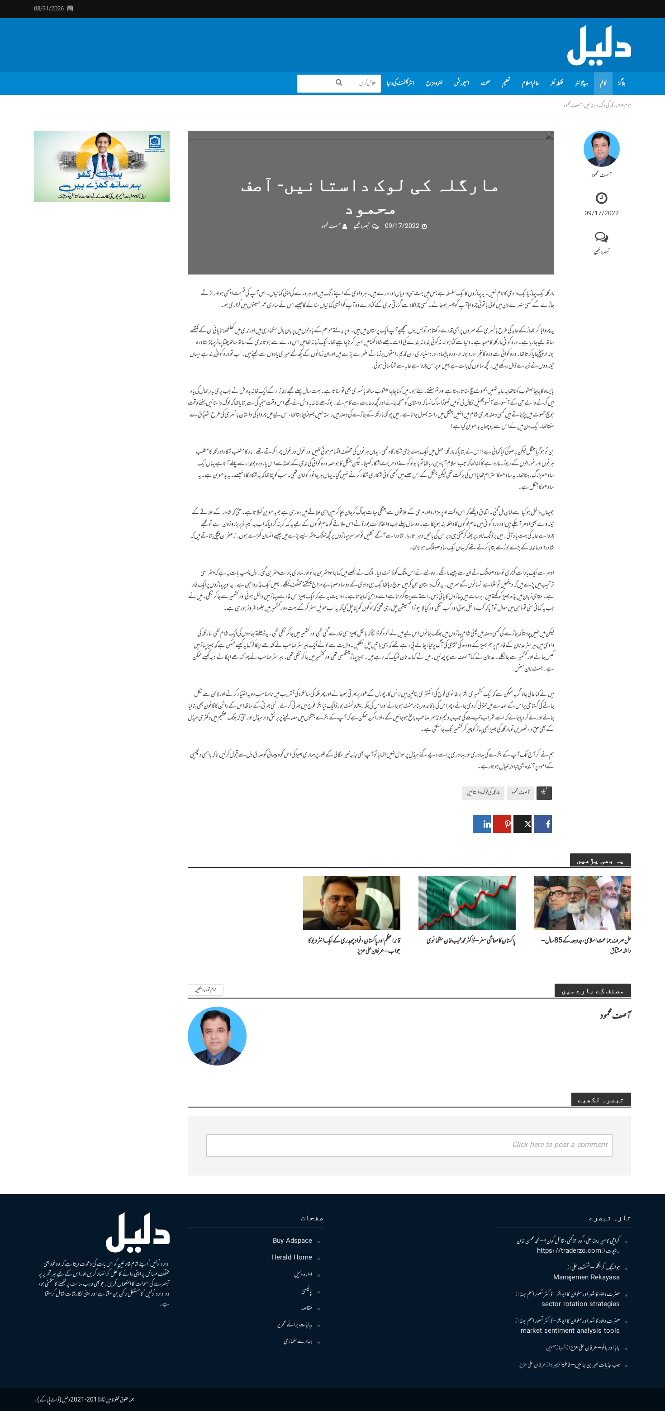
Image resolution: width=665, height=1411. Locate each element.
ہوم (627, 105)
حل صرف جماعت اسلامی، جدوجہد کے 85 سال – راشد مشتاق (586, 946)
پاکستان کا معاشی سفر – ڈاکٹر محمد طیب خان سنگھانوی (471, 941)
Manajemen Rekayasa (586, 1278)
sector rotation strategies (581, 1305)
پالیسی (306, 1291)
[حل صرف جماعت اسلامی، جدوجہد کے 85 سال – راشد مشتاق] (582, 904)
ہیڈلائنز (581, 83)
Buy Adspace (292, 1241)
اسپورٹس (461, 83)
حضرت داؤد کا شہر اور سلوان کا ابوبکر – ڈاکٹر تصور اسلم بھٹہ (569, 1295)
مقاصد (306, 1308)
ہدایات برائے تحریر (294, 1325)
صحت (485, 83)
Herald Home (291, 1258)
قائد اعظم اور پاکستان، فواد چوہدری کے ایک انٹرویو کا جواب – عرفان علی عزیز (354, 946)
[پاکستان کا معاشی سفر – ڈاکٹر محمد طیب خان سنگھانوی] (467, 904)
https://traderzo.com (569, 1251)
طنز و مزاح (434, 83)
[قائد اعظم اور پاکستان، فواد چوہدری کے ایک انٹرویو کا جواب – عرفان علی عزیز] (351, 904)
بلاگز (621, 83)
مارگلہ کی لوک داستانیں (483, 792)
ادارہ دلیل (303, 1275)
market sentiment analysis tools (570, 1331)
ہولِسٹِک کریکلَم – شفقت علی (595, 1268)
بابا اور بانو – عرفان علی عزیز (595, 1348)
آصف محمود (602, 175)
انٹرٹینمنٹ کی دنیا (400, 83)
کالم (603, 83)
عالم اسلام (530, 83)
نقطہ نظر (557, 83)
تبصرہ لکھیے (602, 252)
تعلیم (506, 83)
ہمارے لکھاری (298, 1342)
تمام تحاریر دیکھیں (205, 989)
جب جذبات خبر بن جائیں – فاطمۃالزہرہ (585, 1365)
